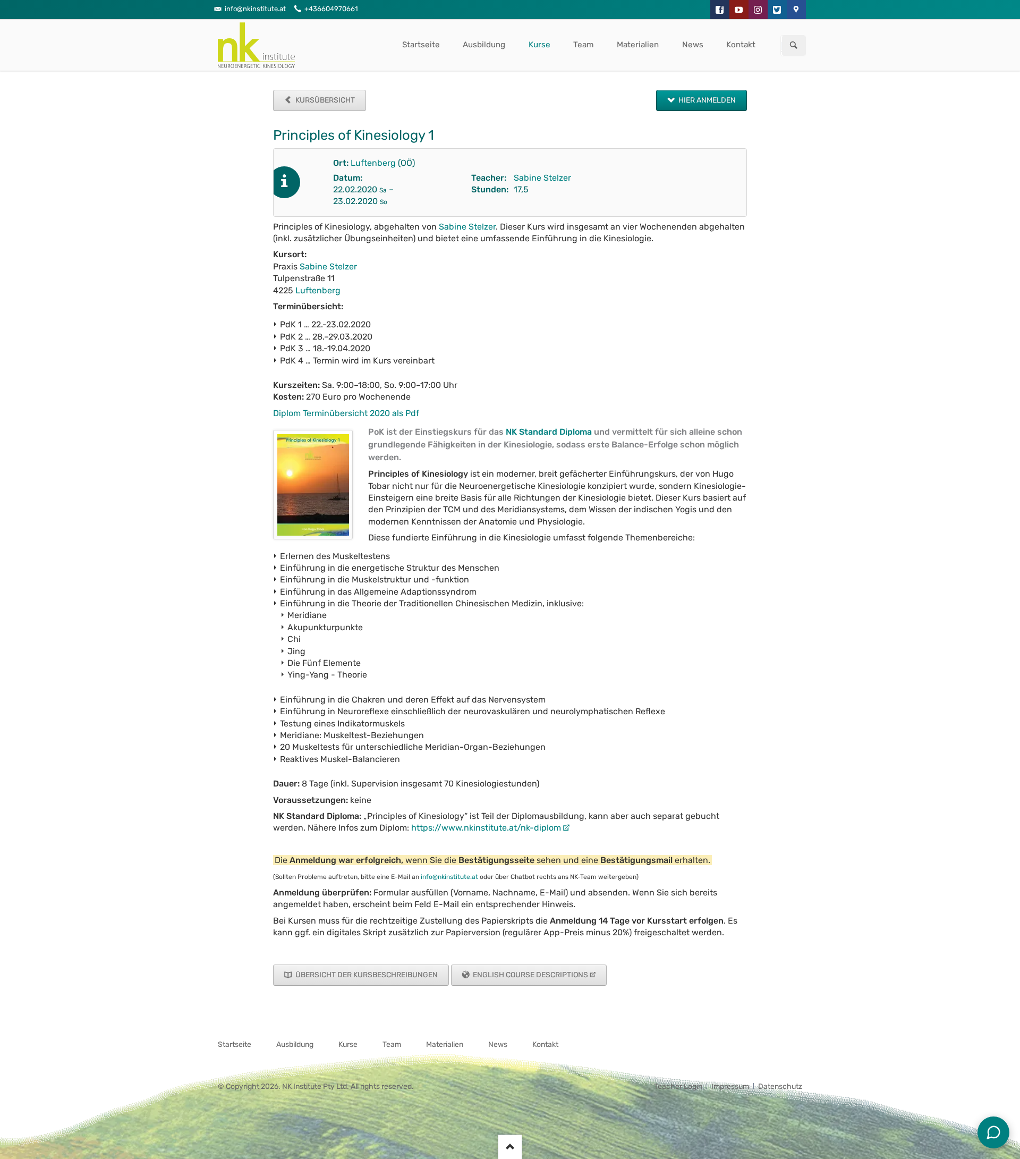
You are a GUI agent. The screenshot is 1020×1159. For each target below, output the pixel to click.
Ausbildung (484, 44)
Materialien (638, 44)
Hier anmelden (706, 100)
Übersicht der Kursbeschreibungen (366, 974)
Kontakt (740, 44)
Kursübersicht (324, 100)
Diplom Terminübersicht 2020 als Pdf (346, 413)
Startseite (421, 44)
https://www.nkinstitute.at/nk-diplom (486, 828)
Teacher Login (678, 1086)
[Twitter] (777, 9)
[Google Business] (796, 9)
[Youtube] (739, 9)
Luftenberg (373, 163)
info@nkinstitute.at (449, 877)
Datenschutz (780, 1086)
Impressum (730, 1086)
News (692, 44)
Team (583, 44)
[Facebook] (719, 9)
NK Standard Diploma (549, 432)
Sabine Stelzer (542, 178)
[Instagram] (758, 9)
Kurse (539, 44)
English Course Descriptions (529, 974)
